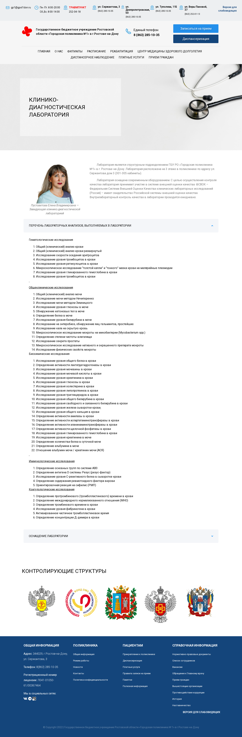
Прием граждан (161, 57)
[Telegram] (30, 698)
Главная (44, 51)
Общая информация (83, 654)
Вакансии (177, 667)
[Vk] (25, 698)
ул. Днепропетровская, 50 (138, 9)
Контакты (78, 673)
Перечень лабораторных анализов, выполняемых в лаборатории (80, 225)
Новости (78, 667)
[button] (121, 225)
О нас (59, 51)
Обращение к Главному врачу (188, 673)
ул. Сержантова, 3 (109, 6)
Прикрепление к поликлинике (139, 654)
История (177, 699)
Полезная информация (135, 686)
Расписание (96, 51)
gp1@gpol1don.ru (21, 7)
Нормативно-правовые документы (191, 654)
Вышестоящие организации (187, 686)
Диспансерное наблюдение (92, 57)
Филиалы (75, 51)
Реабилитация (121, 51)
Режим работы (81, 660)
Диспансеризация (132, 660)
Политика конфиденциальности (90, 679)
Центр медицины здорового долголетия (169, 51)
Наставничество (181, 705)
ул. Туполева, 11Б (166, 6)
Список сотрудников (183, 660)
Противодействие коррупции (188, 692)
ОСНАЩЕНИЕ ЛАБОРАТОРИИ (48, 536)
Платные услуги (131, 57)
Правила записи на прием (137, 673)
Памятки (127, 679)
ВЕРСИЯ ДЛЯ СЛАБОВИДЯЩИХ (201, 712)
